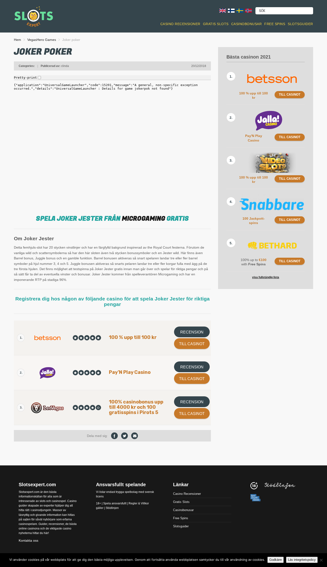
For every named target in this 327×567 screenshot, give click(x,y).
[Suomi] (231, 10)
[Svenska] (240, 10)
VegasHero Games (41, 40)
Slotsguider (300, 24)
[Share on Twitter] (124, 435)
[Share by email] (134, 435)
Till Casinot (192, 344)
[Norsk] (248, 10)
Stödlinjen (112, 508)
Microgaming (143, 218)
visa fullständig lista (265, 277)
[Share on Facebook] (114, 435)
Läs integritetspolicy (302, 560)
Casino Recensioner (180, 24)
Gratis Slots (216, 24)
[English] (222, 10)
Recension (191, 332)
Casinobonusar (246, 24)
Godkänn (275, 560)
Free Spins (274, 24)
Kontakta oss (28, 540)
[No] (321, 560)
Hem (17, 40)
